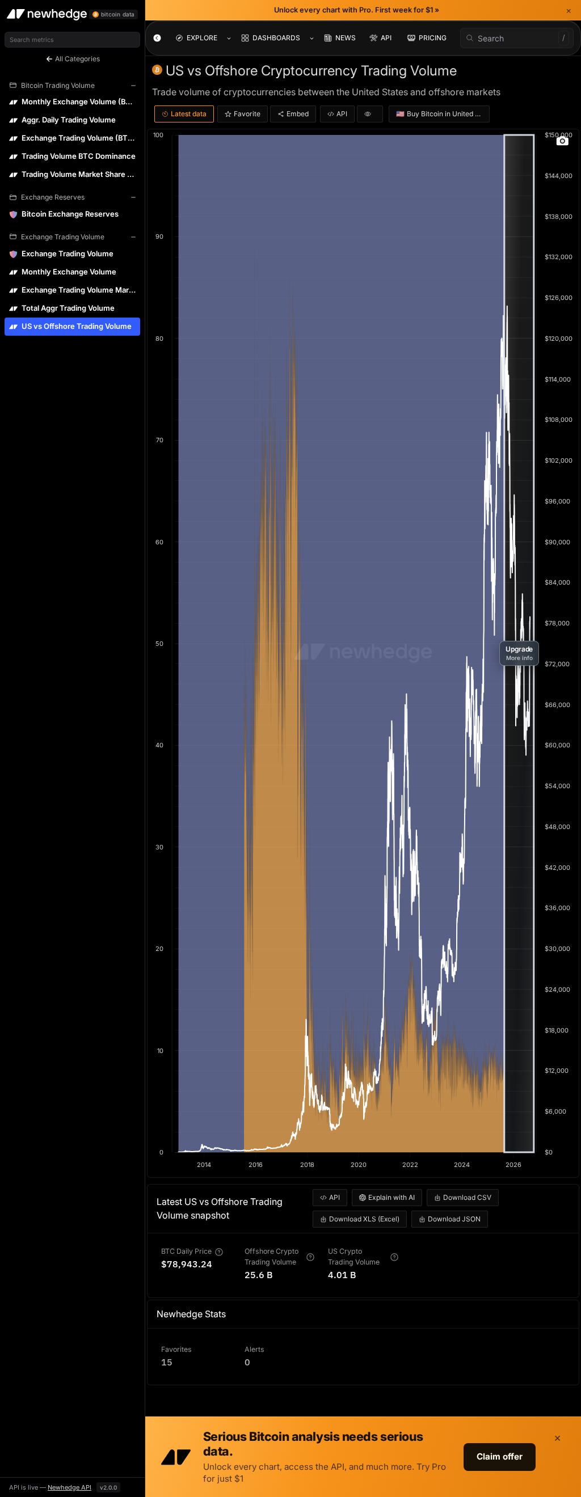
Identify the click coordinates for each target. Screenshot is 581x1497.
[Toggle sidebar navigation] (157, 38)
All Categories (76, 58)
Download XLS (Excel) (364, 1219)
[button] (519, 653)
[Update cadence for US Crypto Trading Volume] (394, 1257)
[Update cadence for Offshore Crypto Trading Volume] (310, 1257)
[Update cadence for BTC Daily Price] (219, 1252)
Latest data (189, 113)
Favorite (247, 113)
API (386, 37)
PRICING (433, 37)
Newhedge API (69, 1487)
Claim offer (500, 1456)
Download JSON (454, 1219)
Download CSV (467, 1197)
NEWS (345, 37)
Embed (298, 113)
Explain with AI (391, 1197)
